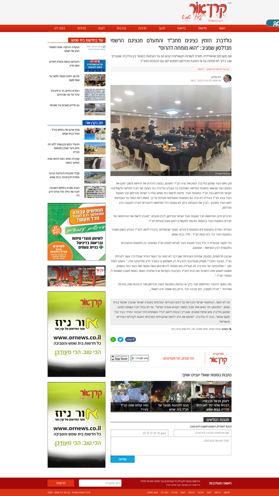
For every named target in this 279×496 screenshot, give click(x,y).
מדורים (82, 28)
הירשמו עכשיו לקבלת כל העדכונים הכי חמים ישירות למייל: (170, 481)
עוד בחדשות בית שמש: (87, 40)
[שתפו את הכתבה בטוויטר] (121, 339)
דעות (101, 28)
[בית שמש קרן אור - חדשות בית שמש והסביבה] (204, 12)
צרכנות (121, 28)
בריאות (181, 28)
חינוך (162, 28)
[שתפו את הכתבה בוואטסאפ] (113, 339)
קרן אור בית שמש (62, 492)
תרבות (142, 28)
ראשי (222, 28)
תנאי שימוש (152, 492)
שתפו (129, 339)
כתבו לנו (59, 28)
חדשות (202, 28)
